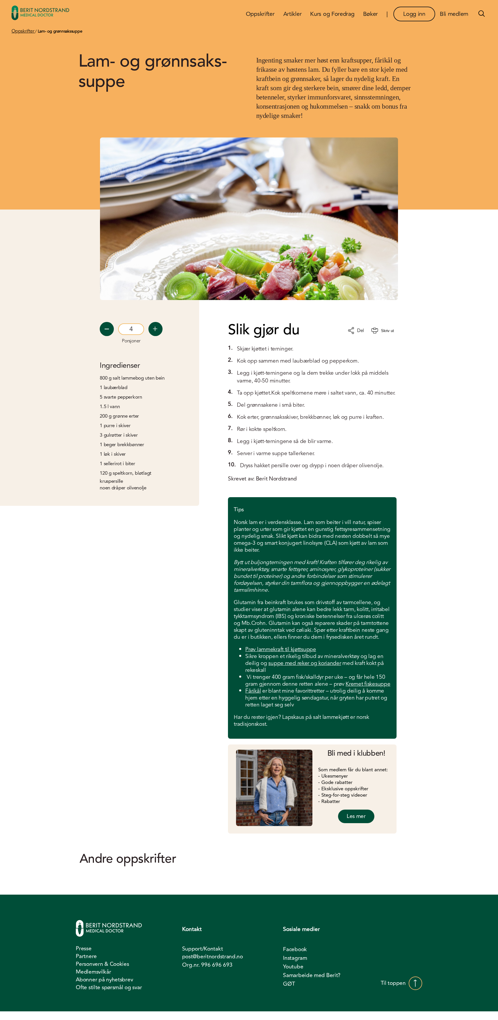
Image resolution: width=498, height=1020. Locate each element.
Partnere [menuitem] (86, 956)
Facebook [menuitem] (295, 949)
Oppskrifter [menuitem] (260, 14)
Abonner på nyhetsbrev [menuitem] (104, 979)
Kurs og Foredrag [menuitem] (332, 14)
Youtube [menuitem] (293, 966)
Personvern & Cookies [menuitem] (102, 964)
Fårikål (253, 691)
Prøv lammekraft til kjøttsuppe (280, 649)
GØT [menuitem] (289, 984)
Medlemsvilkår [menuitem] (93, 972)
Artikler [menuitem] (292, 14)
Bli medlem (454, 14)
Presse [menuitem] (83, 948)
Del (360, 330)
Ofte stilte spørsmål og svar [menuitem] (109, 987)
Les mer (356, 816)
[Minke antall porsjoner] (107, 329)
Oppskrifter (23, 31)
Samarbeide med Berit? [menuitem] (311, 975)
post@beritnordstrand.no (212, 957)
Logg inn (414, 14)
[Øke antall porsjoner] (155, 329)
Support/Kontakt (202, 949)
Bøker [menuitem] (370, 14)
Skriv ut (387, 331)
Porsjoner (131, 341)
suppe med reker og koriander (304, 663)
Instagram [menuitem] (295, 958)
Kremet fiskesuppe (368, 684)
